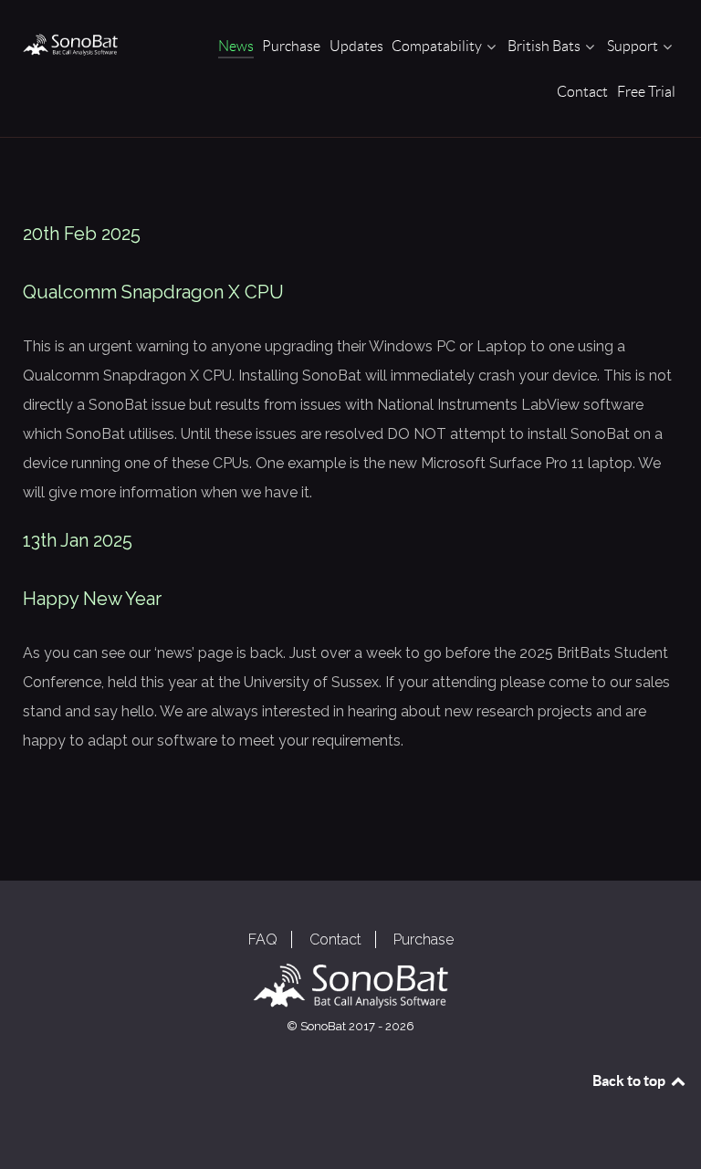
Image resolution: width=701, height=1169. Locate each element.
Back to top (630, 1080)
